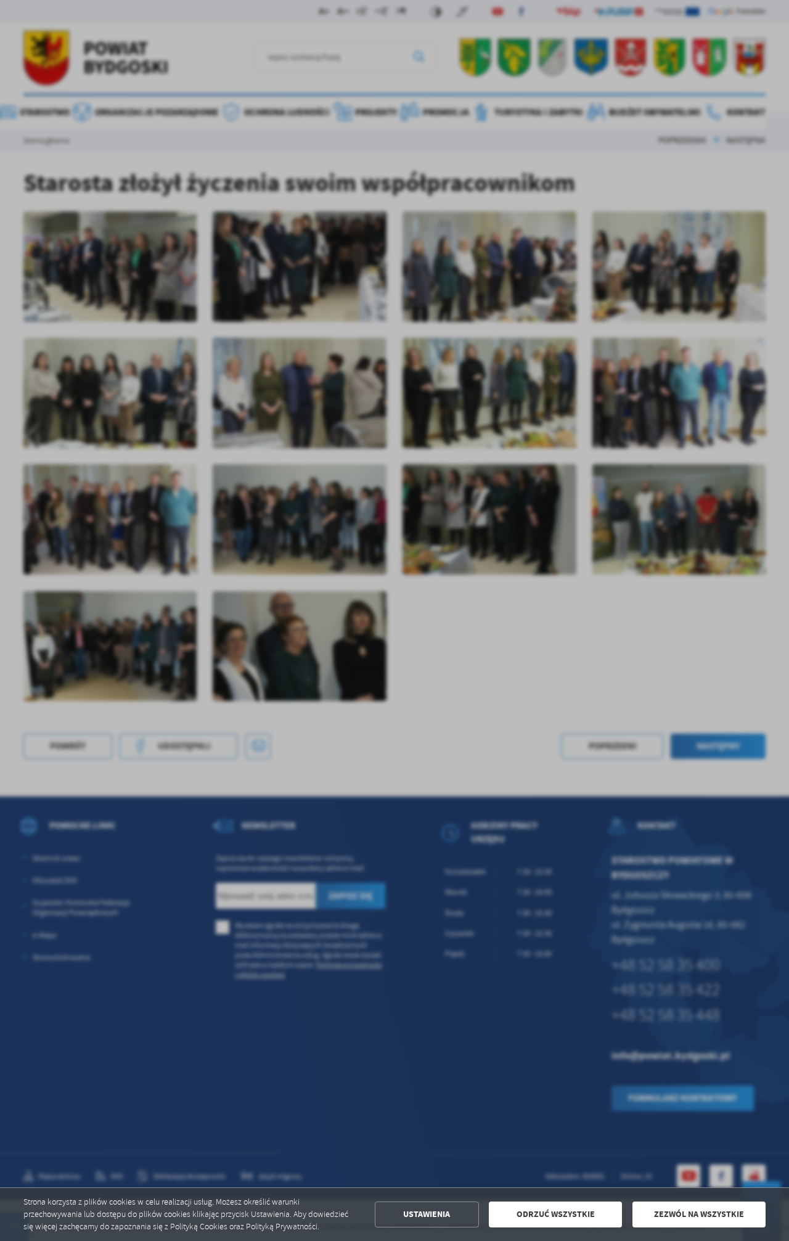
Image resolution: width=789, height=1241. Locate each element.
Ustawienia (426, 1214)
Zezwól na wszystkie (699, 1214)
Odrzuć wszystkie (556, 1214)
